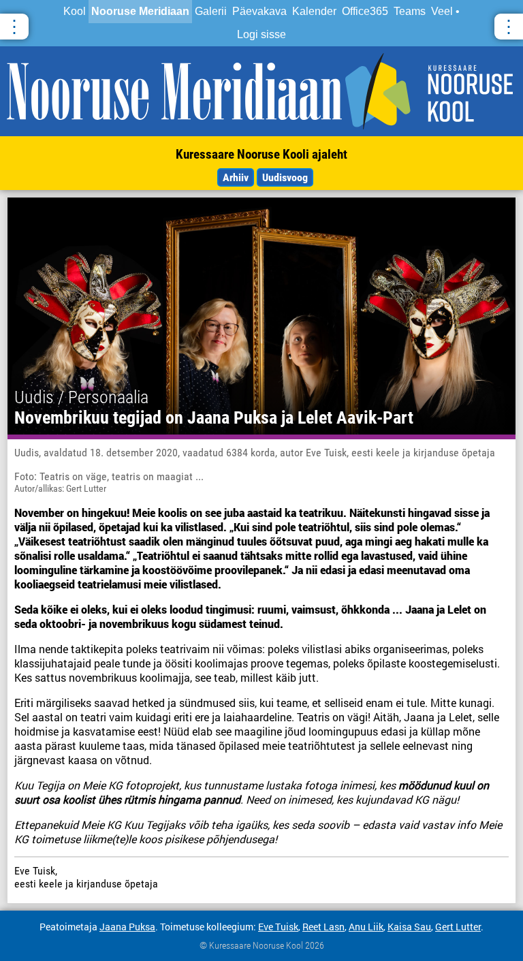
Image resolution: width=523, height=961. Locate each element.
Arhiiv (236, 177)
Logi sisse (261, 34)
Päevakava (259, 11)
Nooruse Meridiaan (140, 11)
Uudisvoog (285, 177)
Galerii (211, 11)
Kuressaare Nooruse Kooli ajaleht (261, 154)
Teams (410, 11)
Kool (74, 11)
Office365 (365, 11)
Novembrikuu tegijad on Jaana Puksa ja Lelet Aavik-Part (213, 417)
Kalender (314, 11)
